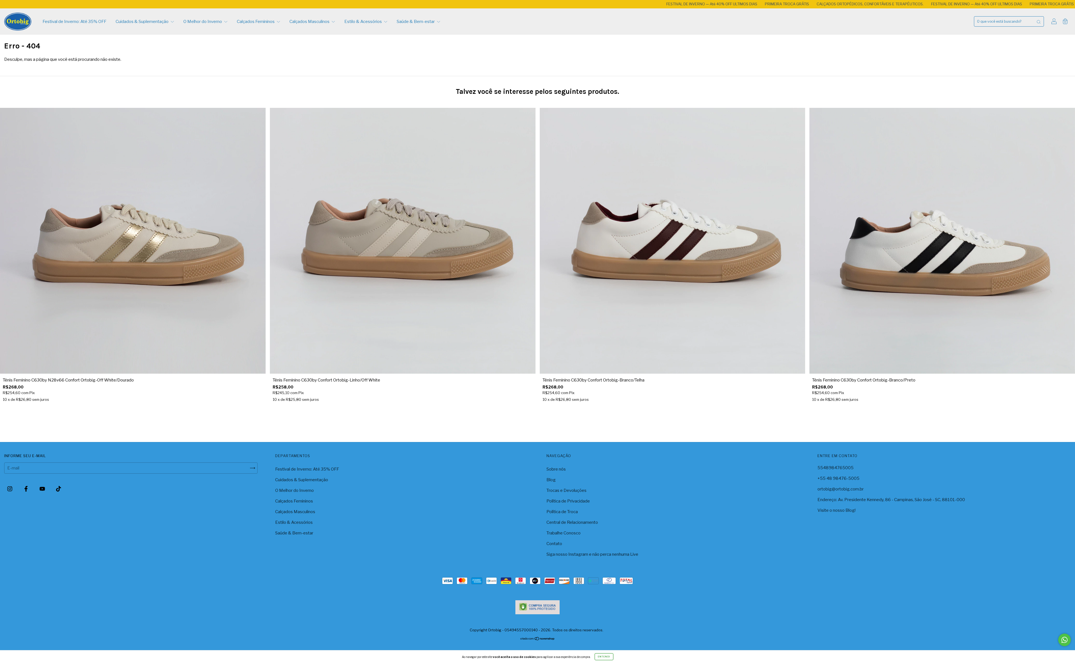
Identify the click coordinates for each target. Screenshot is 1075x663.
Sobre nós (556, 469)
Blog (551, 479)
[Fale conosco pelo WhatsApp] (1064, 640)
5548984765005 (835, 467)
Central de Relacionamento (572, 522)
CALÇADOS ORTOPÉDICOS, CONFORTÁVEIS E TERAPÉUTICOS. (769, 4)
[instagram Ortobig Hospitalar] (10, 488)
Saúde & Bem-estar (416, 21)
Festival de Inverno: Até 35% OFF (74, 21)
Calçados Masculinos (309, 21)
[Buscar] (1038, 21)
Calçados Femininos (256, 21)
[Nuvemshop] (537, 639)
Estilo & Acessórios (363, 21)
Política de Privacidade (568, 501)
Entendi (604, 656)
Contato (554, 543)
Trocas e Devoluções (566, 490)
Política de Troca (562, 511)
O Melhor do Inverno (203, 21)
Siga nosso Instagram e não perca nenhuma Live (592, 554)
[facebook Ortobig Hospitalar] (26, 488)
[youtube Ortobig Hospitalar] (43, 488)
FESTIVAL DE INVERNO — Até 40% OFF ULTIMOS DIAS (611, 4)
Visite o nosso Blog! (836, 510)
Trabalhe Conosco (563, 533)
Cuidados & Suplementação (142, 21)
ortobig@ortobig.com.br (840, 489)
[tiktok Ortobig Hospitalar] (58, 488)
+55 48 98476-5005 (838, 478)
